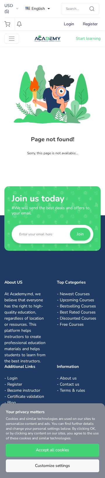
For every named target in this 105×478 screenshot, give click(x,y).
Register (90, 24)
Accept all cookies (52, 450)
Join (80, 234)
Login (69, 24)
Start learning (88, 38)
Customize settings (52, 465)
